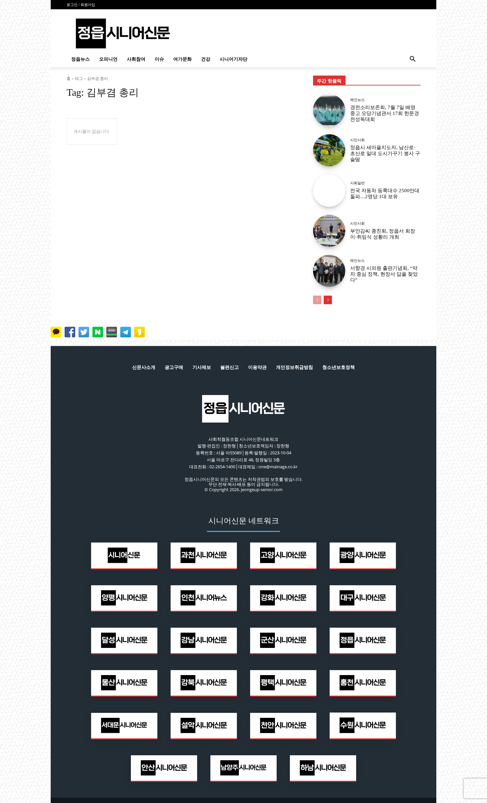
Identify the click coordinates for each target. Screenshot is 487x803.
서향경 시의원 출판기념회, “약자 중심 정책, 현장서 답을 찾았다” (384, 274)
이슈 (159, 59)
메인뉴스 (357, 100)
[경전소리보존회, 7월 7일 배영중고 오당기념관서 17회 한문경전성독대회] (329, 110)
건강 (205, 59)
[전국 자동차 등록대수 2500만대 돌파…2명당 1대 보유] (329, 190)
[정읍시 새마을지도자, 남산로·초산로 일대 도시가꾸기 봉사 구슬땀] (329, 150)
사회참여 (136, 59)
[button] (412, 60)
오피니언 (108, 59)
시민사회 (357, 140)
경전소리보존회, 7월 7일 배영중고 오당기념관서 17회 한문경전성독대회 (384, 113)
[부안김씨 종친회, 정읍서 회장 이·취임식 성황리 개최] (329, 231)
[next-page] (328, 300)
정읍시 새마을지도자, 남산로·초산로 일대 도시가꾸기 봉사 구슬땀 (385, 153)
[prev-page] (317, 300)
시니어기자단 (233, 59)
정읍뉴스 (80, 59)
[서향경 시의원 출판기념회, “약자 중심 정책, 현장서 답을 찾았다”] (329, 271)
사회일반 (357, 183)
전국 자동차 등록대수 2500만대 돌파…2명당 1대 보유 (384, 193)
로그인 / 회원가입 (81, 5)
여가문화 (182, 59)
